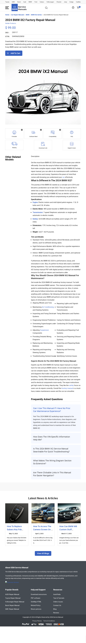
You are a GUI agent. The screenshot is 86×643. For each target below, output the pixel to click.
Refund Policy (35, 605)
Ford (36, 2)
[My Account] (73, 8)
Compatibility (52, 136)
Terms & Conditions (49, 621)
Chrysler (59, 2)
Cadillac (78, 2)
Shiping (14, 147)
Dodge (71, 2)
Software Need (33, 136)
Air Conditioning (48, 307)
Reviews (56, 613)
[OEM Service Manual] (19, 7)
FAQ (72, 136)
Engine (35, 202)
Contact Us (57, 605)
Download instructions (39, 594)
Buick (19, 2)
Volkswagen (50, 2)
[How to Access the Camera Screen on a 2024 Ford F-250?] (43, 513)
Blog (54, 609)
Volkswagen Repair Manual (14, 602)
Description (35, 156)
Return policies (36, 609)
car (63, 177)
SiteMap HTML (36, 602)
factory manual (67, 388)
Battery (35, 219)
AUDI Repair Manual (12, 594)
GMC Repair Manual (12, 609)
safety (71, 385)
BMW (30, 2)
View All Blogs (43, 553)
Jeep (65, 2)
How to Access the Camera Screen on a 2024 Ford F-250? (43, 529)
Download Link (43, 148)
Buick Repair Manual (12, 605)
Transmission (38, 212)
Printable (14, 136)
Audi (24, 2)
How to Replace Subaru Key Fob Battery (14, 529)
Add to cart (15, 53)
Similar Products (10, 23)
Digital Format (72, 148)
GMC (13, 2)
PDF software (35, 598)
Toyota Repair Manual (12, 598)
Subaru (42, 2)
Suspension (44, 330)
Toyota (7, 2)
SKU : (7, 32)
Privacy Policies (37, 621)
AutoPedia (57, 594)
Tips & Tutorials (58, 598)
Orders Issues (58, 602)
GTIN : (7, 36)
